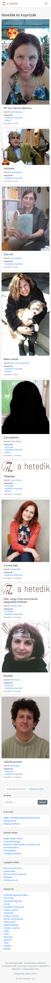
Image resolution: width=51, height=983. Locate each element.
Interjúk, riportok (12, 928)
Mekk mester (11, 359)
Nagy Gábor (15, 765)
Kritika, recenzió (11, 916)
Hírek (6, 942)
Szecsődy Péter (16, 172)
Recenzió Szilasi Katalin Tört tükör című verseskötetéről (22, 846)
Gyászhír (8, 939)
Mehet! (42, 802)
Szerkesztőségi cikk (13, 901)
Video (6, 934)
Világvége (9, 476)
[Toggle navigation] (46, 3)
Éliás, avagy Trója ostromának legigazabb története (21, 600)
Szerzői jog (22, 966)
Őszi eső (8, 254)
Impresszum (33, 966)
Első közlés (9, 447)
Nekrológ (8, 936)
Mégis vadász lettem (13, 838)
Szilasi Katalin (16, 258)
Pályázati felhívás (12, 823)
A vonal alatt (11, 565)
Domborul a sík (11, 880)
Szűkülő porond (13, 761)
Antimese (9, 168)
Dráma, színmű (11, 910)
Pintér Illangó (15, 441)
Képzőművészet (11, 925)
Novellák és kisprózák (13, 117)
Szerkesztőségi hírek (30, 969)
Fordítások (9, 913)
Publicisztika (9, 922)
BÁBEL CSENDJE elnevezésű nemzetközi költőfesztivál (22, 819)
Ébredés (8, 676)
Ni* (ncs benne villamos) (17, 108)
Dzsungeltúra (11, 437)
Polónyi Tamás (16, 606)
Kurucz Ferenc (16, 480)
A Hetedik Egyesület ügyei (16, 895)
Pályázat (7, 945)
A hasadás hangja (12, 841)
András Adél (15, 569)
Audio (6, 931)
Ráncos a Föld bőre (12, 868)
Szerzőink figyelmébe (14, 963)
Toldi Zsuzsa (15, 680)
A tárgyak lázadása (12, 853)
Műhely (8, 120)
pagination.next (36, 788)
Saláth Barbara (16, 112)
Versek (7, 904)
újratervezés (9, 871)
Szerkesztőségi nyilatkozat (34, 963)
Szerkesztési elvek (9, 966)
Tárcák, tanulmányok (13, 919)
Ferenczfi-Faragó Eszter (19, 363)
